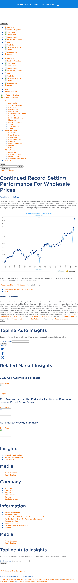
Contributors (10, 459)
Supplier (8, 527)
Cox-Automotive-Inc (63, 319)
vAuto (11, 124)
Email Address (6, 341)
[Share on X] (2, 358)
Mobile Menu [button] (5, 168)
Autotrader (13, 103)
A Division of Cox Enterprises (13, 571)
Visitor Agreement (12, 513)
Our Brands (4, 23)
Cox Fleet (12, 107)
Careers (8, 497)
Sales (10, 148)
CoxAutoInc (35, 319)
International (10, 495)
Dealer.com (13, 109)
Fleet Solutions (14, 139)
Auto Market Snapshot (14, 457)
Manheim (12, 120)
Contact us (9, 491)
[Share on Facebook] (2, 354)
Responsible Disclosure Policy (17, 525)
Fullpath (11, 116)
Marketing (12, 146)
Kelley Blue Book (15, 118)
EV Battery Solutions (17, 114)
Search (21, 166)
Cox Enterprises (11, 499)
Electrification (14, 135)
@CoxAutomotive (17, 319)
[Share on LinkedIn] (3, 350)
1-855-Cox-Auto (11, 91)
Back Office (13, 133)
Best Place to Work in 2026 (40, 317)
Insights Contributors (17, 158)
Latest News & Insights (14, 455)
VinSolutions (13, 126)
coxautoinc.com (68, 317)
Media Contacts (14, 156)
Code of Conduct (12, 523)
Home (3, 171)
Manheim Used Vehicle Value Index (19, 289)
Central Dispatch (15, 105)
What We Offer (11, 131)
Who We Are (10, 150)
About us (12, 152)
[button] (2, 164)
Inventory (12, 141)
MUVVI (7, 291)
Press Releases (14, 154)
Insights (8, 161)
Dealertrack (13, 111)
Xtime (10, 129)
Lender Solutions (15, 143)
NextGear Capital (15, 122)
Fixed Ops (12, 137)
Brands (7, 101)
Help (6, 89)
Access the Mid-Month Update (13, 285)
